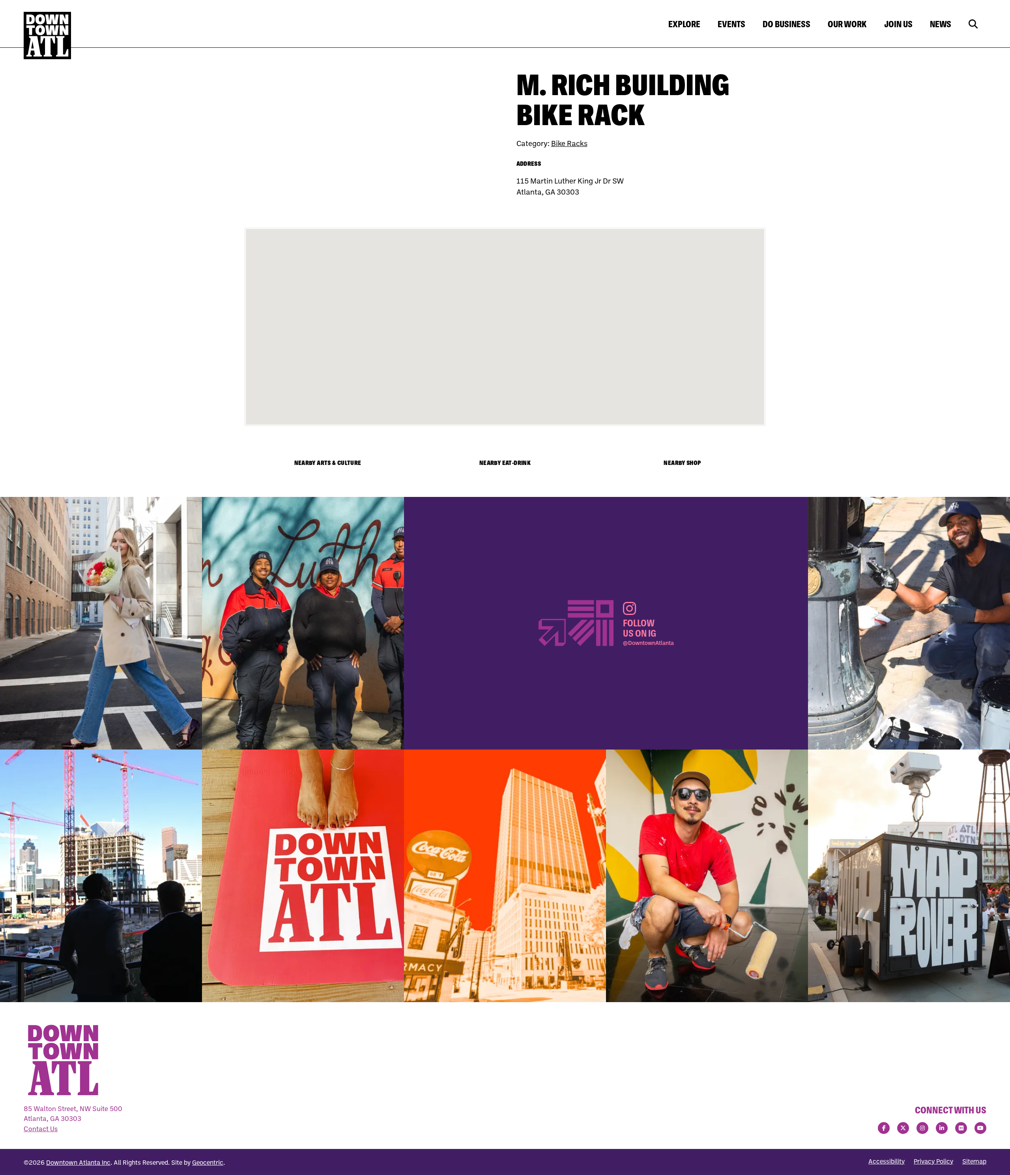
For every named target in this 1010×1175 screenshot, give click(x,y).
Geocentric (207, 1162)
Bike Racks (569, 143)
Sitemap (974, 1161)
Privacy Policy (933, 1161)
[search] (973, 24)
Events (731, 24)
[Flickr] (961, 1128)
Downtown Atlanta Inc (78, 1162)
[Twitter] (903, 1128)
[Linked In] (942, 1128)
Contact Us (41, 1128)
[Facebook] (884, 1128)
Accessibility (886, 1161)
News (940, 24)
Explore (684, 24)
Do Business (786, 24)
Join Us (898, 24)
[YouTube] (980, 1128)
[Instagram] (922, 1128)
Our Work (847, 24)
